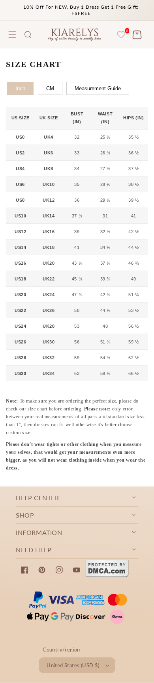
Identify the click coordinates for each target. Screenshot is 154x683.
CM (50, 88)
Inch (20, 88)
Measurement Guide (98, 88)
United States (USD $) (73, 665)
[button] (28, 34)
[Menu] (12, 34)
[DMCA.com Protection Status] (107, 575)
